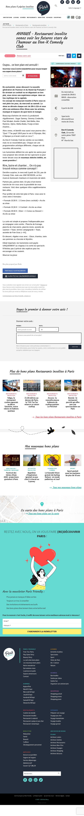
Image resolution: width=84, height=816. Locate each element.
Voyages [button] (49, 17)
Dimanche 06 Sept (29, 703)
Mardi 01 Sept (27, 689)
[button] (68, 17)
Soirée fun (54, 681)
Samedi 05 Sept (28, 700)
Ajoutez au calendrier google (22, 276)
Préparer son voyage (58, 713)
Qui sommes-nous (29, 668)
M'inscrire (33, 76)
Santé (25, 737)
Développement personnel (32, 745)
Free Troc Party (28, 652)
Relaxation (26, 734)
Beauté (25, 739)
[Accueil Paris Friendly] (43, 7)
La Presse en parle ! (37, 796)
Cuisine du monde (29, 713)
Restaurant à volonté (30, 718)
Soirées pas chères (52, 469)
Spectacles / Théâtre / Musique (11, 469)
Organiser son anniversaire (60, 684)
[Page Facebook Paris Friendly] (62, 2)
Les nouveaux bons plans (31, 663)
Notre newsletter (29, 665)
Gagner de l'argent (29, 757)
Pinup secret (42, 803)
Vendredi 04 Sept (29, 697)
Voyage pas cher (56, 716)
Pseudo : (18, 325)
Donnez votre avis (24, 56)
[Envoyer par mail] (79, 55)
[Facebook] (69, 55)
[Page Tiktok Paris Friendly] (78, 2)
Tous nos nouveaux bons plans (66, 487)
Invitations (7, 17)
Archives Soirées (56, 740)
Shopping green (56, 699)
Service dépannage (29, 760)
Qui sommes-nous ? (49, 796)
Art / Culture (55, 663)
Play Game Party (28, 655)
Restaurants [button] (32, 17)
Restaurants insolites (11, 394)
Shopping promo (56, 696)
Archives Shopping (57, 751)
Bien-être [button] (41, 17)
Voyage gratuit (56, 724)
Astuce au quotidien (30, 755)
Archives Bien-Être (57, 745)
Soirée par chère (56, 678)
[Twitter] (74, 55)
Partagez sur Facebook (15, 270)
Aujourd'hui (27, 686)
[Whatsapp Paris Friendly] (73, 2)
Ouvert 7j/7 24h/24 (29, 766)
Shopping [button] (57, 17)
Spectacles (54, 655)
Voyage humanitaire (57, 718)
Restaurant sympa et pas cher (33, 721)
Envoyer (75, 347)
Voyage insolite (56, 721)
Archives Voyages (56, 748)
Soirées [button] (23, 17)
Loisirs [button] (16, 17)
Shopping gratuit (56, 694)
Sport (72, 468)
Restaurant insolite (29, 716)
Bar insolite (54, 675)
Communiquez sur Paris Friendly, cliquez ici (17, 296)
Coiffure (26, 742)
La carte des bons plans (31, 660)
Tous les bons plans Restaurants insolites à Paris (58, 416)
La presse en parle (29, 671)
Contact (26, 676)
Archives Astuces (56, 753)
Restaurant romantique (31, 724)
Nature (53, 665)
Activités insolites (32, 469)
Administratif (27, 763)
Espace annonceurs (30, 674)
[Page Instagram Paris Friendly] (68, 2)
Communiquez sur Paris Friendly (23, 796)
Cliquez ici (43, 285)
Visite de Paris (55, 660)
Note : (41, 325)
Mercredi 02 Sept (29, 692)
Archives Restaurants (58, 743)
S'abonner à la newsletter (42, 631)
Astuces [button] (6, 24)
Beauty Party (27, 657)
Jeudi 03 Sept (27, 695)
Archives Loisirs (56, 737)
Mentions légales (60, 796)
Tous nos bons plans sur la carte (43, 513)
